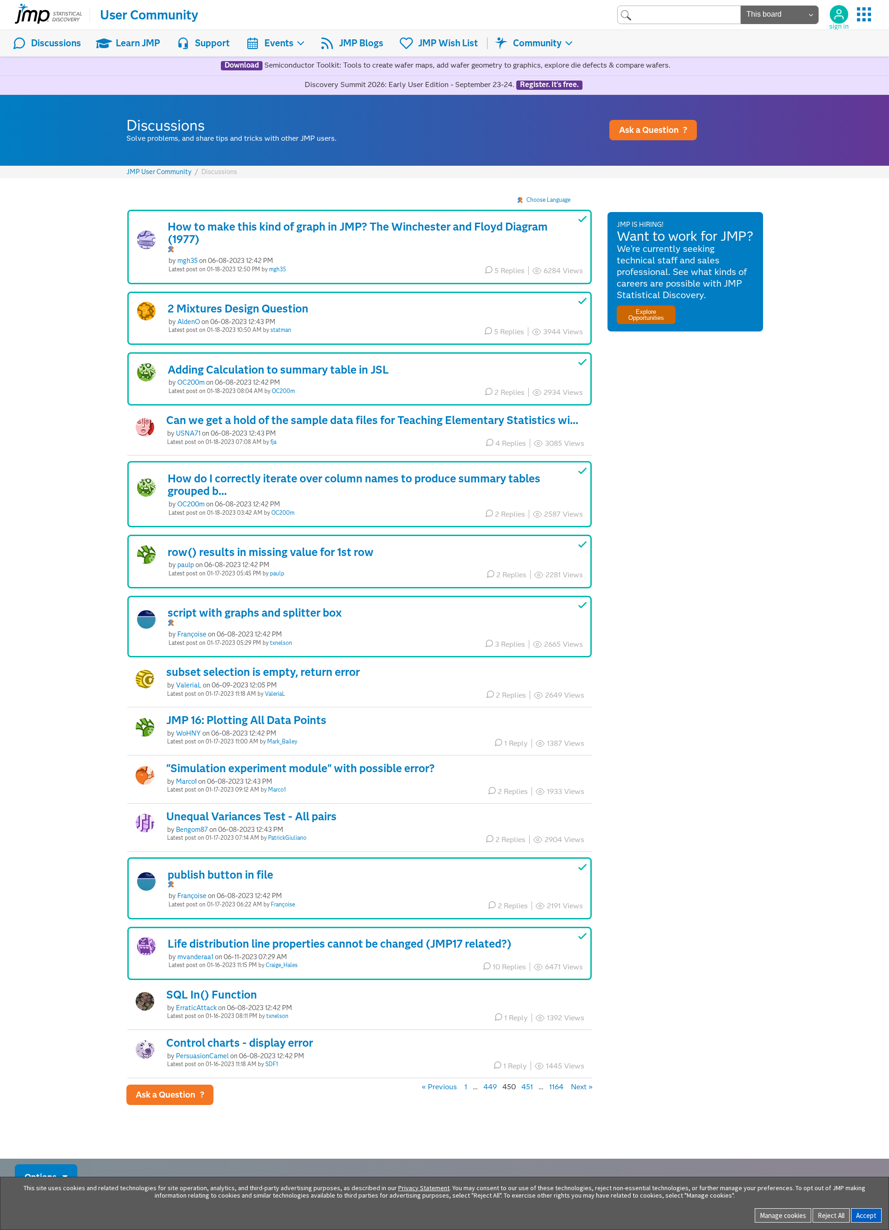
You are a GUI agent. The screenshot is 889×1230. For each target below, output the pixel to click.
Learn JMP (138, 43)
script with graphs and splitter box (255, 612)
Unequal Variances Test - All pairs (251, 816)
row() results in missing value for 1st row (271, 552)
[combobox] (679, 15)
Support (212, 43)
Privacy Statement (424, 1188)
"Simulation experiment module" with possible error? (300, 768)
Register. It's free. (549, 85)
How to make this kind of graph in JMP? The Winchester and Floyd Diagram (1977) (358, 233)
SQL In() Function (211, 994)
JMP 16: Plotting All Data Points (246, 720)
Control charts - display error (239, 1042)
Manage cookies (783, 1215)
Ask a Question (653, 130)
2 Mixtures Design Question (238, 308)
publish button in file (220, 874)
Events (279, 43)
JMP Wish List (448, 43)
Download (242, 65)
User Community (149, 14)
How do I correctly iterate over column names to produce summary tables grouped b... (354, 485)
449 (490, 1086)
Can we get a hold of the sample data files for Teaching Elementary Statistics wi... (372, 420)
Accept (866, 1215)
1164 (556, 1086)
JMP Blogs (361, 43)
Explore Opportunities (646, 314)
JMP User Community (159, 172)
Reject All (831, 1215)
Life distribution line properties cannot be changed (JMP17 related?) (340, 943)
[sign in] (839, 14)
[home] (48, 15)
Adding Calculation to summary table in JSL (278, 369)
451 (527, 1086)
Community (537, 43)
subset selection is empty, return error (263, 672)
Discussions (56, 43)
